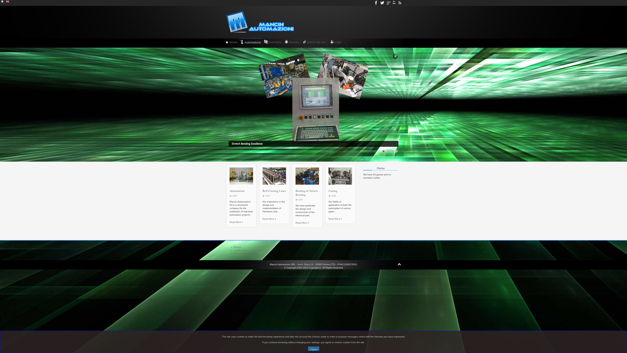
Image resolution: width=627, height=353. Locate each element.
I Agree (313, 349)
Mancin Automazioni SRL (283, 264)
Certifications (240, 250)
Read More (236, 222)
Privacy (237, 247)
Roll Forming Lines (274, 191)
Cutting (333, 191)
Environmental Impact (244, 253)
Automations (237, 191)
